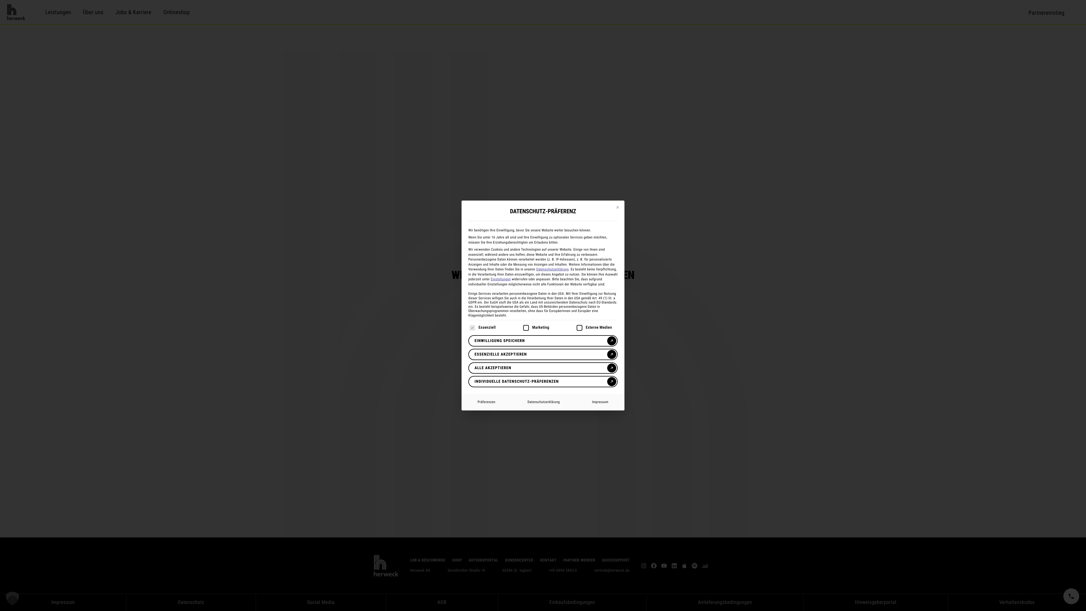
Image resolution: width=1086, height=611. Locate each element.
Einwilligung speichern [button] (500, 341)
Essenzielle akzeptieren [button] (501, 354)
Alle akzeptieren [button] (493, 368)
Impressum (600, 402)
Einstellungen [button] (501, 279)
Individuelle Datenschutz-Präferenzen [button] (517, 381)
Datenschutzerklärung (552, 269)
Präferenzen (486, 402)
